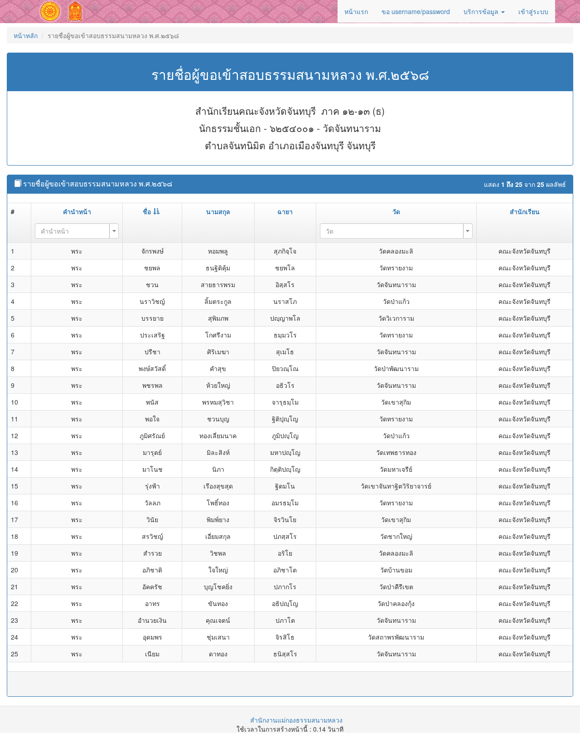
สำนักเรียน (525, 211)
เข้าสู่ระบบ (533, 11)
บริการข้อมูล (482, 11)
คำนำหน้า (77, 211)
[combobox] (77, 231)
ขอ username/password (416, 11)
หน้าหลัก (26, 35)
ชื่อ (147, 211)
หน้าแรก (356, 11)
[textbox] (74, 230)
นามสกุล (218, 211)
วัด (396, 211)
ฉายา (285, 211)
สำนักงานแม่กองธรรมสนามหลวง (296, 719)
